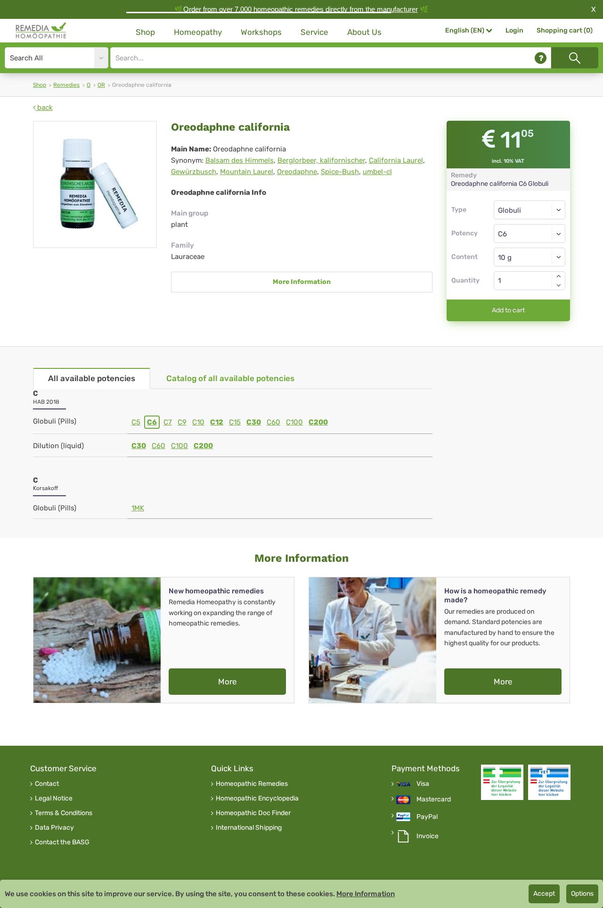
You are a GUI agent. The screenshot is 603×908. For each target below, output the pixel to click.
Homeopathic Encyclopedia (257, 798)
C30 (253, 422)
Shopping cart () (565, 30)
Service (314, 32)
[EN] (41, 30)
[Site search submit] (574, 57)
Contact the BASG (62, 842)
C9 (182, 422)
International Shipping (249, 828)
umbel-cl (377, 171)
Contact (47, 784)
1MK (137, 508)
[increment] (558, 276)
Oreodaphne (297, 171)
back (44, 107)
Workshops (261, 32)
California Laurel (396, 160)
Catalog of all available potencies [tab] (230, 378)
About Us (364, 32)
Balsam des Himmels (239, 160)
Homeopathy (198, 32)
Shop (145, 32)
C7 (167, 422)
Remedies (66, 85)
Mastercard (433, 799)
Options (582, 894)
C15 (235, 422)
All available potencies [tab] (91, 378)
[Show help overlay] (540, 58)
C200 (318, 422)
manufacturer (397, 9)
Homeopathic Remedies (252, 784)
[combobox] (530, 233)
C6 (152, 422)
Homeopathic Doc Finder (253, 813)
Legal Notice (54, 798)
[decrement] (558, 285)
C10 (198, 422)
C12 (216, 422)
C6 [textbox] (502, 234)
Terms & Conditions (63, 813)
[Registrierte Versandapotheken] (502, 782)
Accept (544, 894)
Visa (422, 784)
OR (101, 85)
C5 (135, 422)
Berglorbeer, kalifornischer (321, 160)
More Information (302, 282)
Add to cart (508, 310)
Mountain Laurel (246, 171)
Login (514, 30)
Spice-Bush (340, 171)
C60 (273, 422)
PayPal (427, 817)
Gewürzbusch (193, 171)
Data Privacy (54, 828)
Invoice (427, 836)
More (227, 681)
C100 (294, 422)
